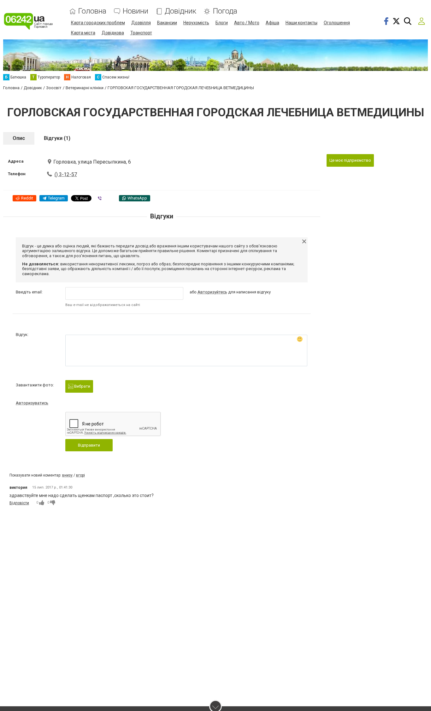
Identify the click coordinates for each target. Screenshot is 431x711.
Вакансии (167, 22)
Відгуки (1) (57, 138)
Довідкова (113, 32)
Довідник (180, 11)
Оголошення (337, 22)
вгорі (80, 475)
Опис (19, 138)
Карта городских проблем (98, 22)
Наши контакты (301, 22)
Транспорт (141, 32)
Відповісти (19, 503)
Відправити (89, 445)
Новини (135, 11)
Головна (92, 11)
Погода (225, 11)
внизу (67, 475)
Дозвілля (141, 22)
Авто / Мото (246, 22)
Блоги (222, 22)
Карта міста (83, 32)
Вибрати (81, 386)
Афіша (272, 22)
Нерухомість (196, 22)
